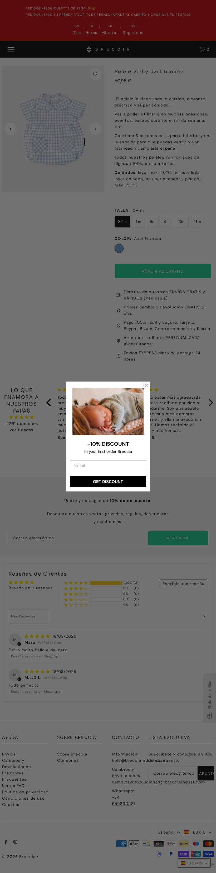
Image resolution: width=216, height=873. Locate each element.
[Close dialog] (146, 385)
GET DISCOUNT (108, 481)
